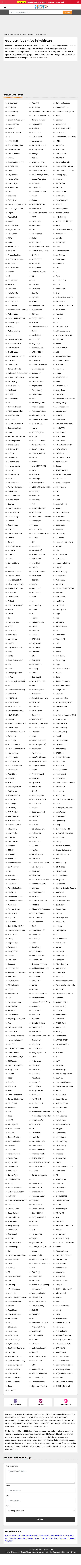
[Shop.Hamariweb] (40, 7)
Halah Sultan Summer (58, 1538)
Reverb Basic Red (12, 1536)
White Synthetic (15, 1538)
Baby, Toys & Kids (15, 34)
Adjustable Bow (57, 1536)
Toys (24, 34)
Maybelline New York (29, 1536)
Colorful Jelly (44, 1536)
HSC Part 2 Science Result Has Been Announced (41, 2)
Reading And (28, 1538)
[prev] (4, 2)
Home (5, 34)
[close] (78, 2)
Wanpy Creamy (41, 1538)
